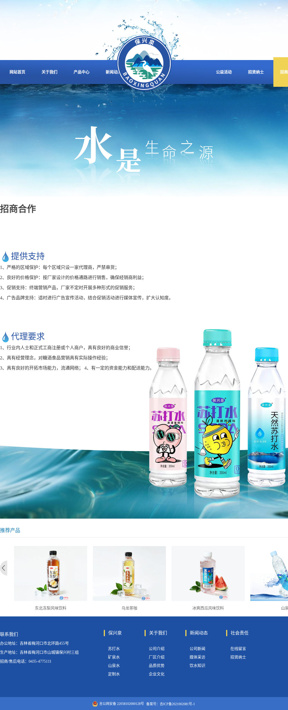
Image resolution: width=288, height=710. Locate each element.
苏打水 (114, 649)
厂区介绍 (157, 657)
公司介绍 (157, 649)
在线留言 (238, 649)
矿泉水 (114, 657)
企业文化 (157, 674)
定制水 (114, 674)
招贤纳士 (238, 657)
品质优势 (157, 665)
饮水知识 (197, 665)
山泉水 (114, 665)
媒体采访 (197, 657)
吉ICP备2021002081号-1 (177, 704)
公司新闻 (197, 649)
